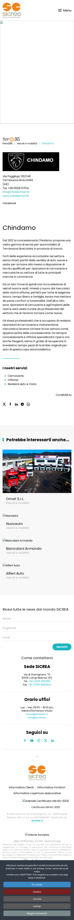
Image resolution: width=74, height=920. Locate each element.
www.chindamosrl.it (16, 196)
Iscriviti (61, 647)
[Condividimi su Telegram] (22, 404)
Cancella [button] (37, 898)
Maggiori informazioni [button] (37, 913)
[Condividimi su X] (4, 404)
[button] (65, 10)
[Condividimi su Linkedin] (16, 404)
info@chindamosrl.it (16, 192)
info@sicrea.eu (37, 717)
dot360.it (37, 820)
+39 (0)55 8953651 (39, 681)
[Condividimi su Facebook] (10, 404)
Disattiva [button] (37, 891)
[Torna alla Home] (11, 10)
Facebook (9, 203)
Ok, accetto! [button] (37, 884)
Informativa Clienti (21, 787)
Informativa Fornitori (51, 787)
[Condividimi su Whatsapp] (28, 404)
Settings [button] (37, 906)
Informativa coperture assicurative (37, 793)
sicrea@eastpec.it (37, 714)
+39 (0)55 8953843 (39, 684)
